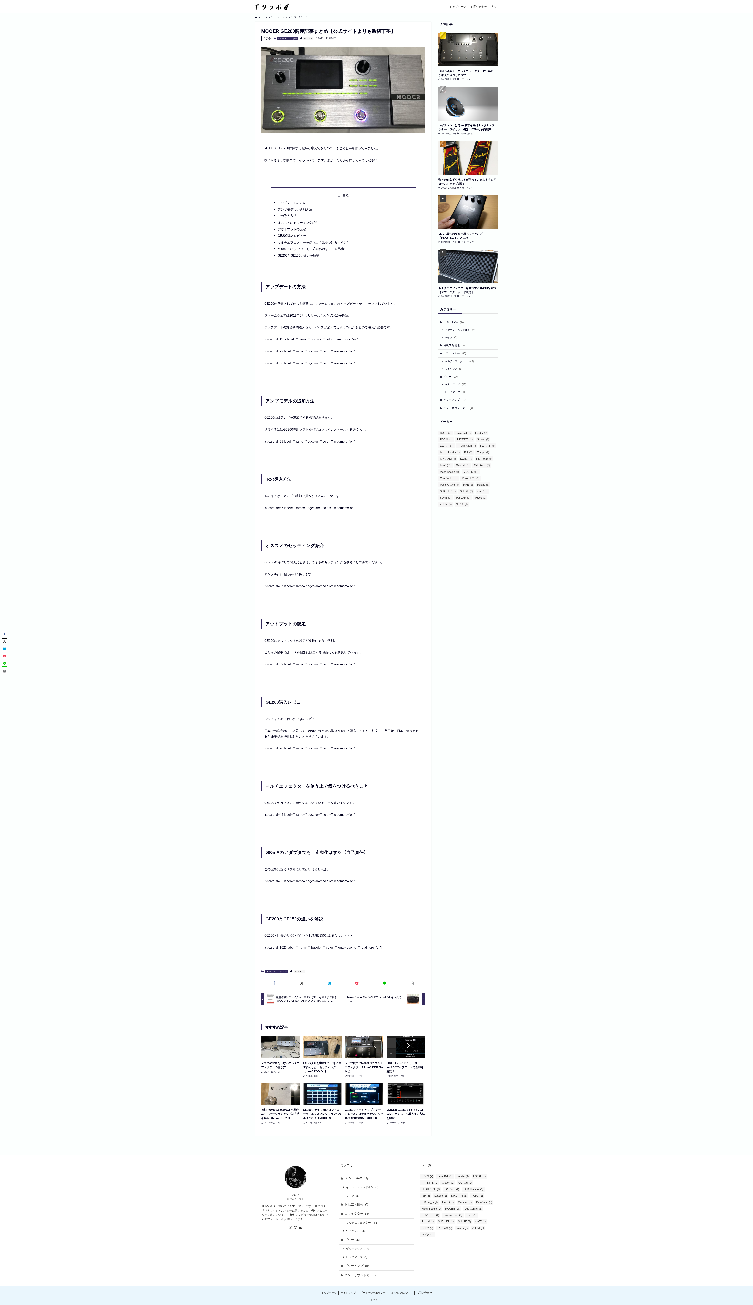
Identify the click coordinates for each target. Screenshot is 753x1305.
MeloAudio (482, 465)
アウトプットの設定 (292, 229)
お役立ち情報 (454, 345)
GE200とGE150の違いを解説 (298, 255)
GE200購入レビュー (292, 235)
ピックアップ (455, 392)
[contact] (301, 1228)
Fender (481, 433)
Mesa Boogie (449, 471)
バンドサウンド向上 (458, 408)
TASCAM (463, 497)
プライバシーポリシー (373, 1292)
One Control (448, 478)
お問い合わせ (424, 1292)
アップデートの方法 (292, 202)
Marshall (462, 465)
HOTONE (487, 445)
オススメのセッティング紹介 (298, 222)
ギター (450, 376)
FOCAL (446, 439)
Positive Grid (449, 484)
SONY (445, 497)
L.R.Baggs (484, 458)
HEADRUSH (467, 445)
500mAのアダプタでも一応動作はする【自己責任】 (314, 249)
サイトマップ (348, 1292)
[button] (274, 983)
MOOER (308, 38)
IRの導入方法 (287, 216)
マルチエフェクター (287, 38)
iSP (468, 452)
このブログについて (400, 1292)
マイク (451, 337)
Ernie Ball (463, 433)
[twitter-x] (290, 1228)
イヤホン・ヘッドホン (460, 329)
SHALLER (448, 491)
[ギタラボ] (272, 6)
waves (480, 497)
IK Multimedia (450, 452)
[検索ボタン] (493, 6)
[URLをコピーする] (412, 983)
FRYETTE (465, 439)
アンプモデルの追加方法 (295, 209)
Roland (483, 484)
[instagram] (295, 1228)
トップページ (329, 1292)
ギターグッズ (455, 384)
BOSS (445, 433)
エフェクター (454, 353)
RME (468, 484)
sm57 (482, 491)
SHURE (466, 491)
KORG (466, 458)
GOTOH (446, 445)
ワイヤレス (453, 368)
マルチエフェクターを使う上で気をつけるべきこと (314, 242)
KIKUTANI (448, 458)
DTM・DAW (453, 322)
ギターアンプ (454, 399)
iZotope (483, 452)
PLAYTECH (470, 478)
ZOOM (446, 504)
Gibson (483, 439)
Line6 (445, 465)
